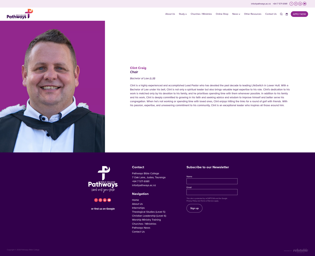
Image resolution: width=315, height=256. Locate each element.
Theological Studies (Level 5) (148, 212)
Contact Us (271, 13)
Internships (138, 208)
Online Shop (222, 13)
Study (182, 13)
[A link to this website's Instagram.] (296, 4)
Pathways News (141, 227)
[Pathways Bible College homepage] (37, 14)
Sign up (194, 208)
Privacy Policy (192, 201)
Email (189, 187)
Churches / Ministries (201, 13)
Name (189, 176)
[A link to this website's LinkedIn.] (300, 4)
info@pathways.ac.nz (261, 3)
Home (135, 200)
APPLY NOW (299, 14)
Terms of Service (207, 201)
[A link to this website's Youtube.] (304, 4)
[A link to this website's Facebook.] (291, 4)
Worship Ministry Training (146, 219)
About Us (170, 13)
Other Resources (252, 13)
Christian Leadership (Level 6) (149, 215)
